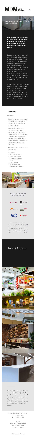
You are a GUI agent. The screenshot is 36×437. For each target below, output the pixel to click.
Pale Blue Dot (21, 434)
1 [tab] (5, 26)
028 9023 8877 (19, 415)
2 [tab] (7, 26)
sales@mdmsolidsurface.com (19, 413)
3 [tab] (10, 26)
